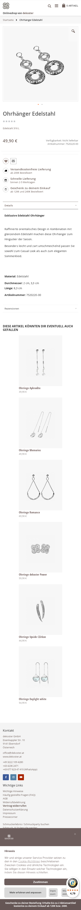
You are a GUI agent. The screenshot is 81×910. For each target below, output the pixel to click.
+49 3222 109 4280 (13, 762)
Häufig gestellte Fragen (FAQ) (19, 795)
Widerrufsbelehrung (14, 802)
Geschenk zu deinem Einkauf (30, 188)
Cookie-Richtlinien (29, 861)
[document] (40, 862)
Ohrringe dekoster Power (33, 574)
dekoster (28, 13)
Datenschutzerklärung (15, 809)
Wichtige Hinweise (13, 791)
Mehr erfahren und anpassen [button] (25, 892)
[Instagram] (13, 777)
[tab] (40, 205)
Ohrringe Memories (30, 450)
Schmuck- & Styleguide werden (20, 827)
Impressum (9, 813)
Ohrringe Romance (29, 512)
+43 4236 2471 (10, 765)
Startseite (8, 20)
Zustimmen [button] (40, 882)
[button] (73, 34)
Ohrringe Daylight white (32, 699)
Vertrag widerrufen (15, 805)
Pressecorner (10, 817)
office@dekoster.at (13, 753)
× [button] (75, 834)
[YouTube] (21, 777)
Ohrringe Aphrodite (29, 388)
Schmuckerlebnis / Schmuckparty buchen (26, 824)
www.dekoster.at (12, 756)
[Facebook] (6, 777)
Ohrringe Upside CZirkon (32, 637)
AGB (5, 798)
